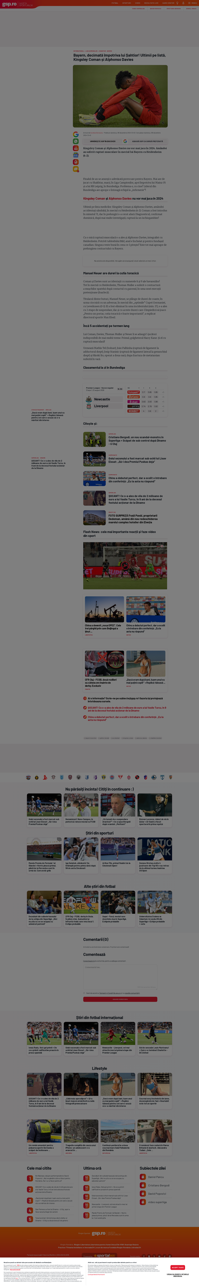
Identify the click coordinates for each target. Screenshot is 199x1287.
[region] (99, 1272)
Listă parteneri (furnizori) (96, 1274)
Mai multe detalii (15, 1269)
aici (17, 1278)
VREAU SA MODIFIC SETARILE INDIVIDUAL (178, 1275)
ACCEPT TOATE (178, 1267)
